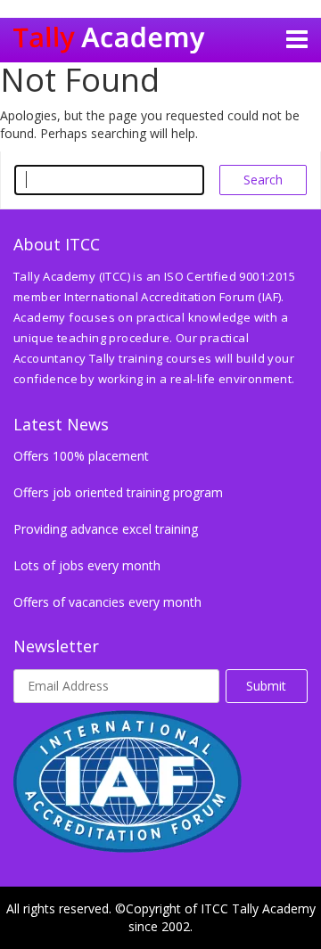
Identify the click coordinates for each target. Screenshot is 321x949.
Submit (266, 685)
